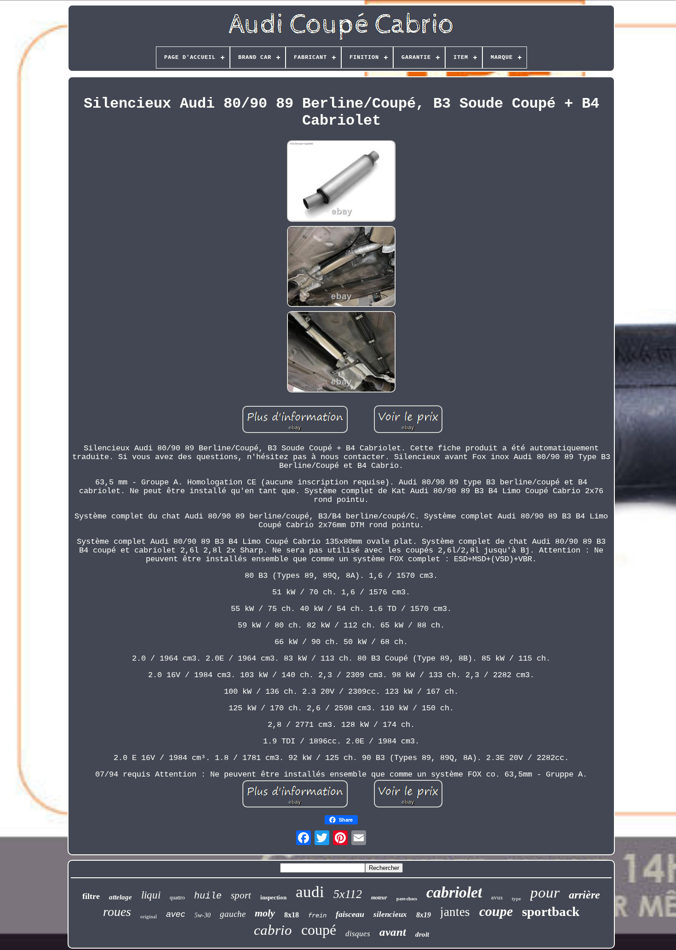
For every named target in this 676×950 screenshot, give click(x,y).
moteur (379, 897)
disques (357, 933)
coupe (496, 911)
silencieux (390, 914)
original (148, 916)
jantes (455, 912)
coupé (318, 929)
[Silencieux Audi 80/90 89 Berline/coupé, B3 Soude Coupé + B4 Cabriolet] (341, 182)
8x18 (291, 915)
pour (545, 892)
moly (265, 913)
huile (208, 896)
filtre (91, 896)
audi (310, 892)
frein (317, 915)
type (516, 898)
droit (422, 934)
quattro (177, 897)
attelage (120, 897)
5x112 (347, 894)
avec (175, 914)
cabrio (273, 930)
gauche (233, 914)
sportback (550, 911)
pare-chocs (406, 898)
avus (497, 897)
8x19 (423, 915)
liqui (150, 895)
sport (241, 895)
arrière (584, 895)
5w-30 (203, 915)
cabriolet (454, 892)
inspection (273, 897)
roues (117, 911)
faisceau (350, 914)
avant (392, 932)
